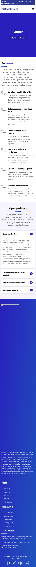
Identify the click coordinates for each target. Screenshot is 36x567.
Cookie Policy (9, 516)
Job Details (8, 502)
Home (14, 38)
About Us (7, 492)
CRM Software (9, 489)
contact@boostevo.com (10, 3)
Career (6, 499)
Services (7, 495)
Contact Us (8, 519)
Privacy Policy (9, 523)
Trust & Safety (9, 513)
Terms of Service (10, 526)
